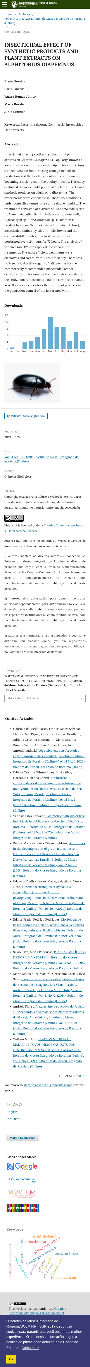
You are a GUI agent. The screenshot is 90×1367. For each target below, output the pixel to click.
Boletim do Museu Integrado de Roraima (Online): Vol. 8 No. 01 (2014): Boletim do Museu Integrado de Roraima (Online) (48, 995)
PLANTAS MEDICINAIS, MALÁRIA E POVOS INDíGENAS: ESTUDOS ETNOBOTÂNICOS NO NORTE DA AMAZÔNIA (47, 1044)
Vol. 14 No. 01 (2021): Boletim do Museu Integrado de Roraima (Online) (44, 21)
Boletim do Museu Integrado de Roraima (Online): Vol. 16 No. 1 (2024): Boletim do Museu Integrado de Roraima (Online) (49, 908)
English (12, 1112)
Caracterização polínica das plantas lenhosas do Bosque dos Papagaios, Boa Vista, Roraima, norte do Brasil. (48, 984)
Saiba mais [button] (30, 1348)
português (14, 1118)
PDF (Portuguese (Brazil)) (27, 416)
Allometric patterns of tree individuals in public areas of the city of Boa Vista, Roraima (49, 821)
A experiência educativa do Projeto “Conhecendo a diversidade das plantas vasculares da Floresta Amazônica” (49, 1011)
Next (77, 1076)
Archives (24, 14)
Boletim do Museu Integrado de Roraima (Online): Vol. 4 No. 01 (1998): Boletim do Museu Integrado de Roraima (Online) (49, 962)
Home (8, 14)
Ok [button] (11, 1359)
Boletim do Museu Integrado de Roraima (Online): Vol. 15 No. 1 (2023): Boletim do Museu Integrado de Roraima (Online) (49, 761)
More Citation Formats (22, 698)
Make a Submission (22, 1138)
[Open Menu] (4, 4)
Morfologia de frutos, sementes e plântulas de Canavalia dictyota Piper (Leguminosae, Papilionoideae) (48, 925)
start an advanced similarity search (48, 1085)
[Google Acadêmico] (22, 1169)
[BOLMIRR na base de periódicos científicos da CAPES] (23, 1211)
